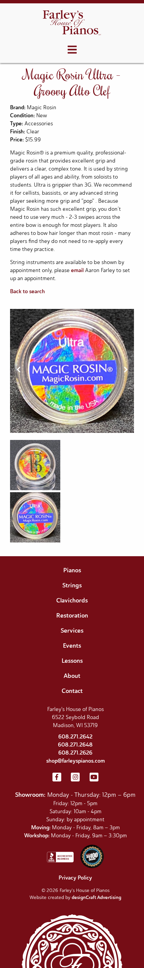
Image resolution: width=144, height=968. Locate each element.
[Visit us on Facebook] (57, 777)
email (77, 270)
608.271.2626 (75, 752)
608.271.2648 (75, 744)
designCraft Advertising (96, 897)
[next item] (125, 371)
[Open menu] (72, 50)
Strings (72, 585)
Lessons (72, 661)
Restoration (72, 615)
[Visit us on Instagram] (75, 777)
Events (72, 646)
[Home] (72, 23)
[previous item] (18, 371)
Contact (72, 691)
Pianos (72, 570)
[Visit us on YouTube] (94, 777)
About (72, 676)
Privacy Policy (75, 877)
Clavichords (72, 600)
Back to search (27, 291)
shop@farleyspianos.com (75, 760)
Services (72, 631)
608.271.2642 (75, 736)
